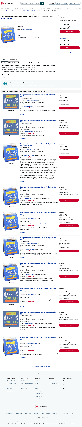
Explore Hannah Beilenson (45, 85)
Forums (36, 388)
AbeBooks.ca (56, 413)
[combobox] (30, 3)
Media (36, 383)
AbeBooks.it (36, 413)
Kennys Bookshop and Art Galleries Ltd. (35, 224)
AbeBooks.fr (28, 413)
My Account (64, 3)
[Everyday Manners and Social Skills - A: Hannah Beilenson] (11, 161)
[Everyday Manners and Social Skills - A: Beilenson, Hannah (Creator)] (11, 280)
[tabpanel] (29, 70)
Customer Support (53, 383)
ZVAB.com (73, 413)
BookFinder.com (41, 416)
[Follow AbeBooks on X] (63, 384)
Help (78, 3)
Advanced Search (5, 8)
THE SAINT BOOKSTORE (30, 349)
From (22, 36)
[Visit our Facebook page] (63, 381)
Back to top (41, 373)
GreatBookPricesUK (29, 300)
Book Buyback (24, 386)
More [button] (3, 77)
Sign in (58, 3)
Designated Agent (39, 396)
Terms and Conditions (63, 421)
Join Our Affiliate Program (27, 383)
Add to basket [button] (69, 31)
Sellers (68, 8)
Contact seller (23, 114)
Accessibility (37, 398)
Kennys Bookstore (29, 249)
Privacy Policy (38, 391)
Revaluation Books (29, 274)
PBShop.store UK (28, 198)
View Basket (10, 391)
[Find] (42, 3)
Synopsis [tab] (4, 59)
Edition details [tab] (14, 59)
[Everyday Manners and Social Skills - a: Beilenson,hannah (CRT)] (11, 109)
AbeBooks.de (19, 413)
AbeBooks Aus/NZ (46, 413)
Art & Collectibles (45, 8)
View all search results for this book (41, 366)
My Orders (9, 388)
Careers (36, 386)
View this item (63, 22)
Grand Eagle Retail (29, 155)
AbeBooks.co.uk (9, 413)
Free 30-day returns (70, 52)
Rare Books (32, 8)
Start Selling (78, 8)
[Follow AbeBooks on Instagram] (63, 388)
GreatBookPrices (28, 106)
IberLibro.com (65, 413)
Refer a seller (24, 388)
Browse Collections (19, 8)
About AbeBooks (39, 380)
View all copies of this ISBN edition (26, 33)
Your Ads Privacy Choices (40, 393)
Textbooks (58, 8)
